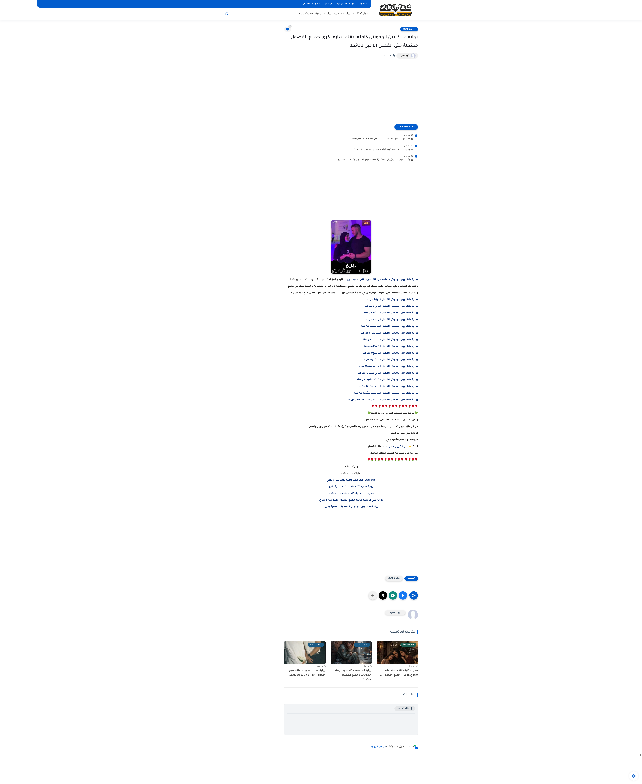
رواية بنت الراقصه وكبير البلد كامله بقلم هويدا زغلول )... (382, 149)
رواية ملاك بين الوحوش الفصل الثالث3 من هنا (391, 313)
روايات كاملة (360, 13)
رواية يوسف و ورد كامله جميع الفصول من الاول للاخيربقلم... (307, 673)
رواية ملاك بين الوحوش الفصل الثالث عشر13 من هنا (387, 380)
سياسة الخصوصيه (346, 4)
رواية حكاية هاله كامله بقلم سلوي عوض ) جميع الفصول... (399, 673)
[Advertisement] (351, 95)
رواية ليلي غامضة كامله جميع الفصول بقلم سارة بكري (351, 500)
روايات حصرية (342, 13)
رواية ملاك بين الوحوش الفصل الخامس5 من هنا (389, 326)
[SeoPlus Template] (416, 747)
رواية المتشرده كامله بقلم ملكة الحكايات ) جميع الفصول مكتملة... (352, 675)
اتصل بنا (364, 4)
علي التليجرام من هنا (396, 446)
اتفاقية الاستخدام (312, 4)
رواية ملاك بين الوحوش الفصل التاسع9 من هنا (390, 353)
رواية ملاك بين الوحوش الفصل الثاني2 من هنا (391, 306)
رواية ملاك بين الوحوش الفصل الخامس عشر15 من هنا (386, 393)
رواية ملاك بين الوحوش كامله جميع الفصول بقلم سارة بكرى (382, 279)
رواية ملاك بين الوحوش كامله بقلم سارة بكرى (351, 507)
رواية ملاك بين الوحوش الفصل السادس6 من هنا (389, 333)
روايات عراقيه (323, 13)
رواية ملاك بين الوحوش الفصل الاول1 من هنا (391, 299)
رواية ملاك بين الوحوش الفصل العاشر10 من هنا (390, 360)
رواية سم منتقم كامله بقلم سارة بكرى (351, 487)
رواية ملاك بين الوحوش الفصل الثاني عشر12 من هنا (388, 373)
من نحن (328, 4)
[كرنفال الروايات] (395, 9)
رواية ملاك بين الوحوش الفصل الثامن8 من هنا (391, 346)
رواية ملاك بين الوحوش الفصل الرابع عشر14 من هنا (387, 386)
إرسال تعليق (405, 708)
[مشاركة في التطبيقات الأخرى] (373, 595)
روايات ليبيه (306, 13)
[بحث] (226, 13)
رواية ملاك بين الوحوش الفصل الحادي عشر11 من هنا (387, 366)
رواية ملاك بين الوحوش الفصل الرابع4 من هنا (391, 319)
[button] (403, 595)
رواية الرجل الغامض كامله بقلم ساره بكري (351, 480)
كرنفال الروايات (377, 747)
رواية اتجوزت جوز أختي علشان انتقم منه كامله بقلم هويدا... (380, 139)
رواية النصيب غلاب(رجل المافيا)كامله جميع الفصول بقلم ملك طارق (375, 160)
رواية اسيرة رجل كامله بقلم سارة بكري (351, 493)
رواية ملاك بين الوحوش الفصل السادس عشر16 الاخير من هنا (382, 400)
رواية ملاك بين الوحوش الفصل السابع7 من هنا (390, 340)
